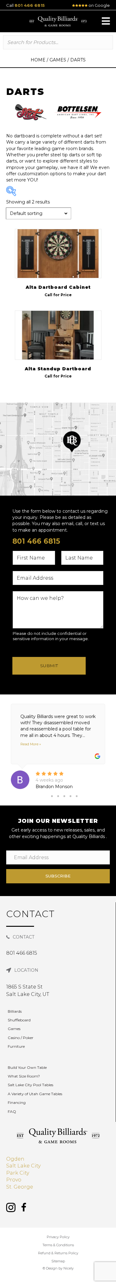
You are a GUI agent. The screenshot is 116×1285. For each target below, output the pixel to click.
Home (38, 60)
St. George (19, 1187)
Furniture (16, 1046)
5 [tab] (77, 796)
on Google (99, 5)
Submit (49, 665)
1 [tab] (52, 796)
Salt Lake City (23, 1166)
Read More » (30, 744)
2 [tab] (58, 796)
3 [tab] (64, 796)
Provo (13, 1180)
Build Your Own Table (27, 1067)
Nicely (68, 1268)
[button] (106, 21)
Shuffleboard (19, 1020)
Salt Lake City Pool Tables (30, 1084)
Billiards (15, 1011)
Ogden (15, 1159)
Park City (17, 1173)
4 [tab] (70, 796)
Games (57, 60)
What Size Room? (24, 1076)
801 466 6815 (30, 5)
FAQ (12, 1111)
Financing (17, 1102)
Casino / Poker (20, 1037)
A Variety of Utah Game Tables (35, 1093)
